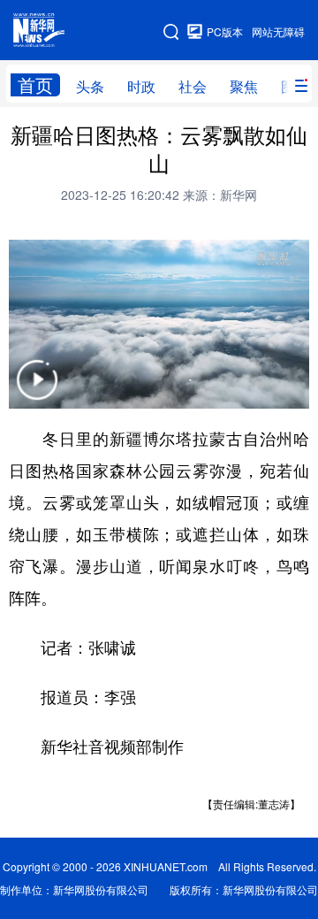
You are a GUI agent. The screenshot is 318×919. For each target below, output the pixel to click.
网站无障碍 (278, 31)
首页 (35, 84)
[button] (37, 391)
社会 (192, 86)
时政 (141, 86)
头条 (90, 86)
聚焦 (244, 86)
